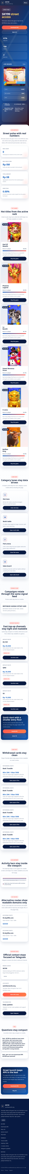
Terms (2, 1170)
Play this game (14, 258)
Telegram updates (5, 1148)
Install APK (14, 731)
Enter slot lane (14, 508)
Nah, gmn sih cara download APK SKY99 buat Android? (12, 1055)
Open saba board (14, 574)
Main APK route (14, 994)
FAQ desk (3, 1134)
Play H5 (15, 1090)
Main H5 (14, 32)
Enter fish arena (14, 552)
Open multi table (14, 530)
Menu (25, 2)
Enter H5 (14, 736)
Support (11, 1170)
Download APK (14, 27)
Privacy (6, 1170)
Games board (4, 1132)
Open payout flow (14, 780)
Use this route (14, 657)
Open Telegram (14, 1013)
